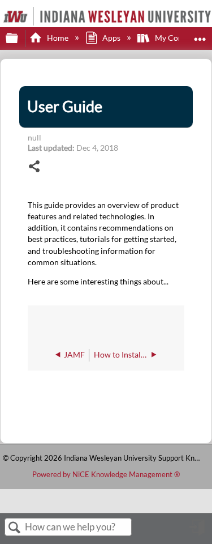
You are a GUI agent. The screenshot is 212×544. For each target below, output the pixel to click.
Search (15, 528)
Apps (111, 37)
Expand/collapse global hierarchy (19, 38)
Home (57, 37)
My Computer (179, 37)
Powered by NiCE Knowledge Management (106, 474)
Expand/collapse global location (200, 35)
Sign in (197, 531)
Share (35, 167)
